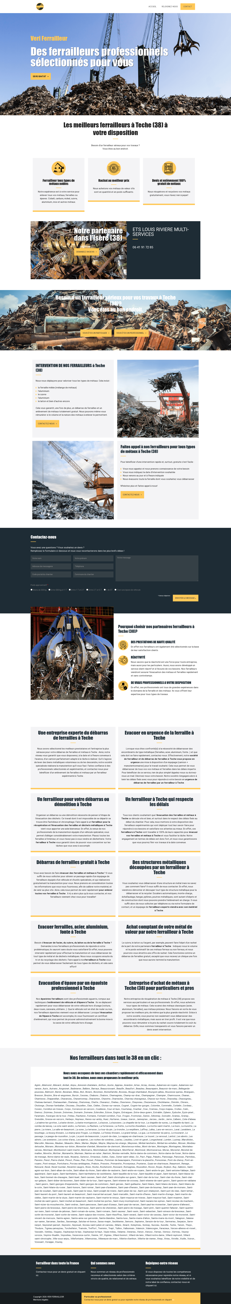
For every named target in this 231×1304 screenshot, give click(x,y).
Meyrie (102, 1143)
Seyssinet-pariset (51, 1225)
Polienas (99, 1160)
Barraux (95, 1088)
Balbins (87, 1088)
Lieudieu (128, 1139)
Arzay (144, 1085)
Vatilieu (49, 1231)
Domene (88, 1112)
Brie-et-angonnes (62, 1095)
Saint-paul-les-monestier (153, 1204)
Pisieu (77, 1160)
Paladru (157, 1156)
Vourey (58, 1242)
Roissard (118, 1167)
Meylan (94, 1143)
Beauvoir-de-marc (168, 1088)
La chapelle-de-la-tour (134, 1122)
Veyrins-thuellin (52, 1235)
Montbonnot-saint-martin (67, 1150)
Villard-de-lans (136, 1235)
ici (173, 1300)
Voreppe (49, 1242)
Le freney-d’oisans (110, 1132)
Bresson (39, 1095)
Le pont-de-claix (109, 1136)
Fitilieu (71, 1116)
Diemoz (39, 1112)
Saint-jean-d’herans (128, 1187)
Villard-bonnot (120, 1235)
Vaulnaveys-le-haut (93, 1231)
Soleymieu (136, 1225)
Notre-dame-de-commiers (144, 1153)
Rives (88, 1167)
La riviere (46, 1129)
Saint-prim (148, 1208)
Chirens (184, 1102)
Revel (48, 1167)
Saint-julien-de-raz (127, 1191)
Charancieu (66, 1098)
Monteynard (115, 1150)
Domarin (78, 1112)
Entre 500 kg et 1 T (58, 590)
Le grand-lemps (129, 1132)
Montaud (48, 1150)
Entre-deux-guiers (143, 1112)
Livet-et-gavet (141, 1139)
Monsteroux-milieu (131, 1146)
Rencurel (39, 1167)
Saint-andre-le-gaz (155, 1170)
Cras (145, 1109)
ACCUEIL (152, 6)
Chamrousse (174, 1095)
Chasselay (172, 1098)
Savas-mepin (104, 1221)
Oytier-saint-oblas (125, 1156)
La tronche (119, 1129)
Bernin (58, 1092)
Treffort (92, 1228)
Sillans (118, 1225)
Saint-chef (101, 1177)
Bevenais (67, 1092)
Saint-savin (133, 1211)
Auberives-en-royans (167, 1085)
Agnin (38, 1085)
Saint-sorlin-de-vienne (66, 1214)
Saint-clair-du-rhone (170, 1177)
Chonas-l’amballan (55, 1105)
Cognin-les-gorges (140, 1105)
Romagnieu (130, 1167)
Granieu (176, 1116)
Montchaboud (100, 1150)
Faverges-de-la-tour (56, 1116)
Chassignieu (185, 1098)
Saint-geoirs (42, 1184)
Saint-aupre (53, 1173)
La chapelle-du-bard (180, 1122)
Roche (95, 1167)
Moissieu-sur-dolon (65, 1146)
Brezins (48, 1095)
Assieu (152, 1085)
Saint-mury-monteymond (126, 1201)
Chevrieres (125, 1102)
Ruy (175, 1167)
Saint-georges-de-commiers (94, 1184)
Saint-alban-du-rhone (84, 1170)
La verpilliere (132, 1129)
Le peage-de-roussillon (56, 1136)
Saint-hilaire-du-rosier (54, 1187)
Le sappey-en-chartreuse (131, 1136)
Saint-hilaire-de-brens (166, 1184)
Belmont (49, 1092)
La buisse (103, 1122)
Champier (161, 1095)
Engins (117, 1112)
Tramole (82, 1228)
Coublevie (101, 1109)
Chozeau (70, 1105)
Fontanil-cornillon (106, 1116)
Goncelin (166, 1116)
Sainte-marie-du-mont (162, 1218)
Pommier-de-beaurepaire (117, 1160)
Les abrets (182, 1136)
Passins (39, 1160)
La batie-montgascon (86, 1122)
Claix (90, 1105)
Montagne (162, 1146)
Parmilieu (190, 1156)
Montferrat (128, 1150)
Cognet (126, 1105)
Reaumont (175, 1163)
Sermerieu (170, 1221)
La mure (176, 1126)
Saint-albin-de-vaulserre (108, 1170)
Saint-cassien (88, 1177)
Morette (47, 1153)
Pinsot (69, 1160)
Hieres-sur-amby (93, 1119)
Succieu (155, 1225)
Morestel (175, 1150)
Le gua (142, 1132)
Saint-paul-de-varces (129, 1204)
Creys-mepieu (166, 1109)
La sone (80, 1129)
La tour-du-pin (105, 1129)
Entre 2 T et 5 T (95, 590)
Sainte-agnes (63, 1218)
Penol (47, 1160)
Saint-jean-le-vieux (82, 1191)
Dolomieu (68, 1112)
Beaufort (130, 1088)
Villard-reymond (174, 1235)
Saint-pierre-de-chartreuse (75, 1208)
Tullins (118, 1228)
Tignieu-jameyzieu (54, 1228)
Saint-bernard (170, 1173)
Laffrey (144, 1129)
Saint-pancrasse (88, 1204)
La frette (119, 1126)
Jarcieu (153, 1119)
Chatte (95, 1102)
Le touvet (150, 1136)
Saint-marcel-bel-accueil (99, 1194)
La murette (187, 1126)
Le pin (72, 1136)
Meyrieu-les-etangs (117, 1143)
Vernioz (167, 1231)
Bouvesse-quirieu (174, 1092)
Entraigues (127, 1112)
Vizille (183, 1238)
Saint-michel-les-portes (100, 1201)
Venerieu (131, 1231)
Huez (106, 1119)
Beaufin (121, 1088)
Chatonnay (84, 1102)
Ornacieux (95, 1156)
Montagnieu (175, 1146)
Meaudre (69, 1143)
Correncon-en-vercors (83, 1109)
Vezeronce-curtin (81, 1235)
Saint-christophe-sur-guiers (122, 1177)
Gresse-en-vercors (55, 1119)
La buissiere (115, 1122)
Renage (186, 1163)
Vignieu (108, 1235)
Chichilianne (163, 1102)
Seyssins (66, 1225)
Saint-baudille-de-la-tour (125, 1173)
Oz (137, 1156)
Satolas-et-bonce (88, 1221)
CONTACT (187, 6)
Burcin (75, 1095)
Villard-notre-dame (155, 1235)
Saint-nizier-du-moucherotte (49, 1204)
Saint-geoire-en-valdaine (183, 1180)
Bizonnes (98, 1092)
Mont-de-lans (149, 1146)
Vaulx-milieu (110, 1231)
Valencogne (152, 1228)
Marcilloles (187, 1139)
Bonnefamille (111, 1092)
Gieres (146, 1116)
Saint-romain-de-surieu (83, 1211)
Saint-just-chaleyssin (149, 1191)
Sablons (182, 1167)
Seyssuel (77, 1225)
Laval (177, 1129)
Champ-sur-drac (132, 1095)
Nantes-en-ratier (93, 1153)
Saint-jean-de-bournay (150, 1187)
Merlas (85, 1143)
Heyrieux (79, 1119)
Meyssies (133, 1143)
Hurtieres (115, 1119)
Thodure (39, 1228)
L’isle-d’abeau (189, 1119)
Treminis (102, 1228)
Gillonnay (156, 1116)
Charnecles (118, 1098)
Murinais (79, 1153)
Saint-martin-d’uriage (163, 1194)
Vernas (158, 1231)
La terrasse (91, 1129)
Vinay (160, 1238)
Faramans (40, 1116)
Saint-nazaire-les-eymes (152, 1201)
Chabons (94, 1095)
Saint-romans (103, 1211)
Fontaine (92, 1116)
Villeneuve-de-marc (108, 1238)
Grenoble (39, 1119)
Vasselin (39, 1231)
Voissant (39, 1242)
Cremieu (153, 1109)
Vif (101, 1235)
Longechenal (156, 1139)
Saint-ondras (72, 1204)
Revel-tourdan (59, 1167)
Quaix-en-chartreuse (158, 1163)
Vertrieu (176, 1231)
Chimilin (175, 1102)
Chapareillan (53, 1098)
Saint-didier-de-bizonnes (60, 1180)
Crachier (137, 1109)
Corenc (38, 1109)
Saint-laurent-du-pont (46, 1194)
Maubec (59, 1143)
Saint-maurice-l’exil (157, 1197)
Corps (68, 1109)
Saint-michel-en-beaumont (73, 1201)
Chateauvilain (60, 1102)
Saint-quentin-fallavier (166, 1208)
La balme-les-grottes (46, 1122)
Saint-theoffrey (114, 1214)
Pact (142, 1156)
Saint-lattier (187, 1191)
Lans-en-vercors (164, 1129)
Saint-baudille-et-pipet (150, 1173)
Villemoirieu (91, 1238)
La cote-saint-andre (64, 1126)
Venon (140, 1231)
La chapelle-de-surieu (158, 1122)
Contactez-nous (46, 424)
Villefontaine (77, 1238)
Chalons (104, 1095)
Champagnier (148, 1095)
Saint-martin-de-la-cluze (55, 1197)
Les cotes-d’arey (66, 1139)
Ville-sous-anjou (61, 1238)
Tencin (181, 1225)
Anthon (102, 1085)
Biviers (89, 1092)
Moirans (49, 1146)
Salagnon (180, 1218)
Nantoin (107, 1153)
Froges (126, 1116)
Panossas (179, 1156)
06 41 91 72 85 (143, 247)
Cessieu (84, 1095)
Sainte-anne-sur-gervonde (84, 1218)
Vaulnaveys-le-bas (72, 1231)
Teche (173, 1225)
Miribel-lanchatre (147, 1143)
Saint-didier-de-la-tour (85, 1180)
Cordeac (187, 1105)
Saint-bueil (74, 1177)
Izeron (132, 1119)
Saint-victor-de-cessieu (150, 1214)
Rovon (151, 1167)
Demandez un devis (85, 252)
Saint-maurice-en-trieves (133, 1197)
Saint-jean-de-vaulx (62, 1191)
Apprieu (119, 1085)
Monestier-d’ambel (86, 1146)
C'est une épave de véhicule (128, 590)
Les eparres (82, 1139)
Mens (78, 1143)
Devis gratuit (39, 76)
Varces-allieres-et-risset (183, 1228)
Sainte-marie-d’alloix (139, 1218)
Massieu (49, 1143)
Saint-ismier (87, 1187)
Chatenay (73, 1102)
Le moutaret (177, 1132)
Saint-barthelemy (69, 1173)
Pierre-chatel (58, 1160)
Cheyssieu (137, 1102)
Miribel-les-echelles (167, 1143)
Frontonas (136, 1116)
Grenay (185, 1116)
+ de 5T (109, 590)
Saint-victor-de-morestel (176, 1214)
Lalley (152, 1129)
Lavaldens (186, 1129)
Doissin (58, 1112)
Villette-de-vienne (147, 1238)
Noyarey (75, 1156)
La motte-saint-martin (159, 1126)
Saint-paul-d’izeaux (107, 1204)
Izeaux (124, 1119)
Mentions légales (40, 1300)
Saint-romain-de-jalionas (58, 1211)
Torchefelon (71, 1228)
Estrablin (158, 1112)
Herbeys (70, 1119)
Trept (111, 1228)
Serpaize (181, 1221)
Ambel (66, 1085)
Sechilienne (118, 1221)
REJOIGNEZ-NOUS (170, 6)
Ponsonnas (161, 1160)
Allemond (47, 1085)
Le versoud (162, 1136)
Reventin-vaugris (76, 1167)
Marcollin (39, 1143)
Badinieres (76, 1088)
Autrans (53, 1088)
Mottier (57, 1153)
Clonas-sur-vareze (111, 1105)
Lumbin (168, 1139)
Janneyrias (142, 1119)
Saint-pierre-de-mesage (130, 1208)
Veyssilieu (66, 1235)
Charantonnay (80, 1098)
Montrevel (140, 1150)
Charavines (95, 1098)
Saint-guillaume (133, 1184)
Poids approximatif (39, 585)
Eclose (108, 1112)
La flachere (93, 1126)
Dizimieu (48, 1112)
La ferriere (80, 1126)
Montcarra (86, 1150)
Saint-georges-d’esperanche (64, 1184)
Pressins (105, 1163)
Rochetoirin (106, 1167)
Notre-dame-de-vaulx (59, 1156)
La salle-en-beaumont (63, 1129)
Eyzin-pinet (188, 1112)
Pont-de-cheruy (176, 1160)
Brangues (189, 1092)
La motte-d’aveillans (135, 1126)
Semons (129, 1221)
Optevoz (84, 1156)
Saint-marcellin (121, 1194)
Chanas (186, 1095)
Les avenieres (50, 1139)
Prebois (95, 1163)
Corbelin (177, 1105)
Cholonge (40, 1105)
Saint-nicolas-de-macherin (179, 1201)
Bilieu (76, 1092)
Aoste (110, 1085)
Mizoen (182, 1143)
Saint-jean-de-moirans (174, 1187)
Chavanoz (105, 1102)
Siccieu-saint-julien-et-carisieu (98, 1225)
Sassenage (72, 1221)
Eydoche (176, 1112)
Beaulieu (140, 1088)
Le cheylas (95, 1132)
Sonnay (146, 1225)
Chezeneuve (150, 1102)
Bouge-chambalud (137, 1092)
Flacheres (81, 1116)
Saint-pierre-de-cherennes (103, 1208)
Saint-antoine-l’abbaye (177, 1170)
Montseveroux (154, 1150)
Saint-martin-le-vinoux (107, 1197)
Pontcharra (63, 1163)
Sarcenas (51, 1221)
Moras (166, 1150)
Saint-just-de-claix (170, 1191)
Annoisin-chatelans (88, 1085)
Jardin (161, 1119)
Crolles (178, 1109)
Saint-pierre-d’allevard (178, 1204)
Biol (82, 1092)
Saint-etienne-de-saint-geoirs (155, 1180)
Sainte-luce (122, 1218)
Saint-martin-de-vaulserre (82, 1197)
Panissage (167, 1156)
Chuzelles (81, 1105)
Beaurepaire (152, 1088)
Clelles (97, 1105)
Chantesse (40, 1098)
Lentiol (172, 1136)
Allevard (57, 1085)
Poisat (90, 1160)
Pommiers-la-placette (142, 1160)
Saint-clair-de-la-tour (148, 1177)
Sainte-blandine (107, 1218)
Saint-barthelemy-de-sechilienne (95, 1173)
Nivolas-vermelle (121, 1153)
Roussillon (141, 1167)
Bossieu (123, 1092)
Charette (106, 1098)
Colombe (155, 1105)
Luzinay (177, 1139)
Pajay (149, 1156)
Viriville (175, 1238)
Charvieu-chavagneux (136, 1098)
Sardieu (61, 1221)
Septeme (139, 1221)
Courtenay (126, 1109)
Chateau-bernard (43, 1102)
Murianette (68, 1153)
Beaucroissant (108, 1088)
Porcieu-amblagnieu (80, 1163)
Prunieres (142, 1163)
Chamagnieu (116, 1095)
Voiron (191, 1238)
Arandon (128, 1085)
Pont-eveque (49, 1163)
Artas (137, 1085)
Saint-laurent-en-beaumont (72, 1194)
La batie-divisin (66, 1122)
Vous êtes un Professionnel (130, 333)
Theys (189, 1225)
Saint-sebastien (148, 1211)
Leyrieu (119, 1139)
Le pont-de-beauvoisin (88, 1136)
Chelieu (115, 1102)
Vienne (95, 1235)
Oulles (105, 1156)
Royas (159, 1167)
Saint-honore (73, 1187)
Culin (185, 1109)
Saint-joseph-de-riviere (105, 1191)
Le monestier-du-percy (158, 1132)
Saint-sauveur (119, 1211)
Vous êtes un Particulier (95, 333)
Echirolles (99, 1112)
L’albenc (177, 1119)
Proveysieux (129, 1163)
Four (119, 1116)
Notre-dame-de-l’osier (170, 1153)
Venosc (149, 1231)
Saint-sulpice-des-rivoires (92, 1214)
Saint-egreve (105, 1180)
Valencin (140, 1228)
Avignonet (64, 1088)
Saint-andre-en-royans (133, 1170)
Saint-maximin (175, 1197)
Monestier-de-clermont (109, 1146)
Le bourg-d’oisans (55, 1132)
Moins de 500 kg (39, 590)
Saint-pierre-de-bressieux (48, 1208)
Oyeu (112, 1156)
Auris (46, 1088)
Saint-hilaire (148, 1184)
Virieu (167, 1238)
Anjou (73, 1085)
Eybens (167, 1112)
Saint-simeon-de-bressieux (171, 1211)
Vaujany (58, 1231)
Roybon (168, 1167)
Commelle (166, 1105)
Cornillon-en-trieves (53, 1109)
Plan (83, 1160)
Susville (165, 1225)
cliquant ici (151, 1285)
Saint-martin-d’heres (140, 1194)
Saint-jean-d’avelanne (106, 1187)
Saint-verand (130, 1214)
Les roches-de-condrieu (102, 1139)
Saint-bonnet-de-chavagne (54, 1177)
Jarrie (169, 1119)
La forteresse (107, 1126)
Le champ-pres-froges (76, 1132)
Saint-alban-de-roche (61, 1170)
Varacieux (164, 1228)
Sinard (126, 1225)
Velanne (121, 1231)
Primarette (116, 1163)
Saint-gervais (117, 1184)
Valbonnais (129, 1228)
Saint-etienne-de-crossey (126, 1180)
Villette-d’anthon (128, 1238)
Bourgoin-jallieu (156, 1092)
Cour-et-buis (113, 1109)
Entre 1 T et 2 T (77, 590)
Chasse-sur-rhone (156, 1098)
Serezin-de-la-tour (154, 1221)
